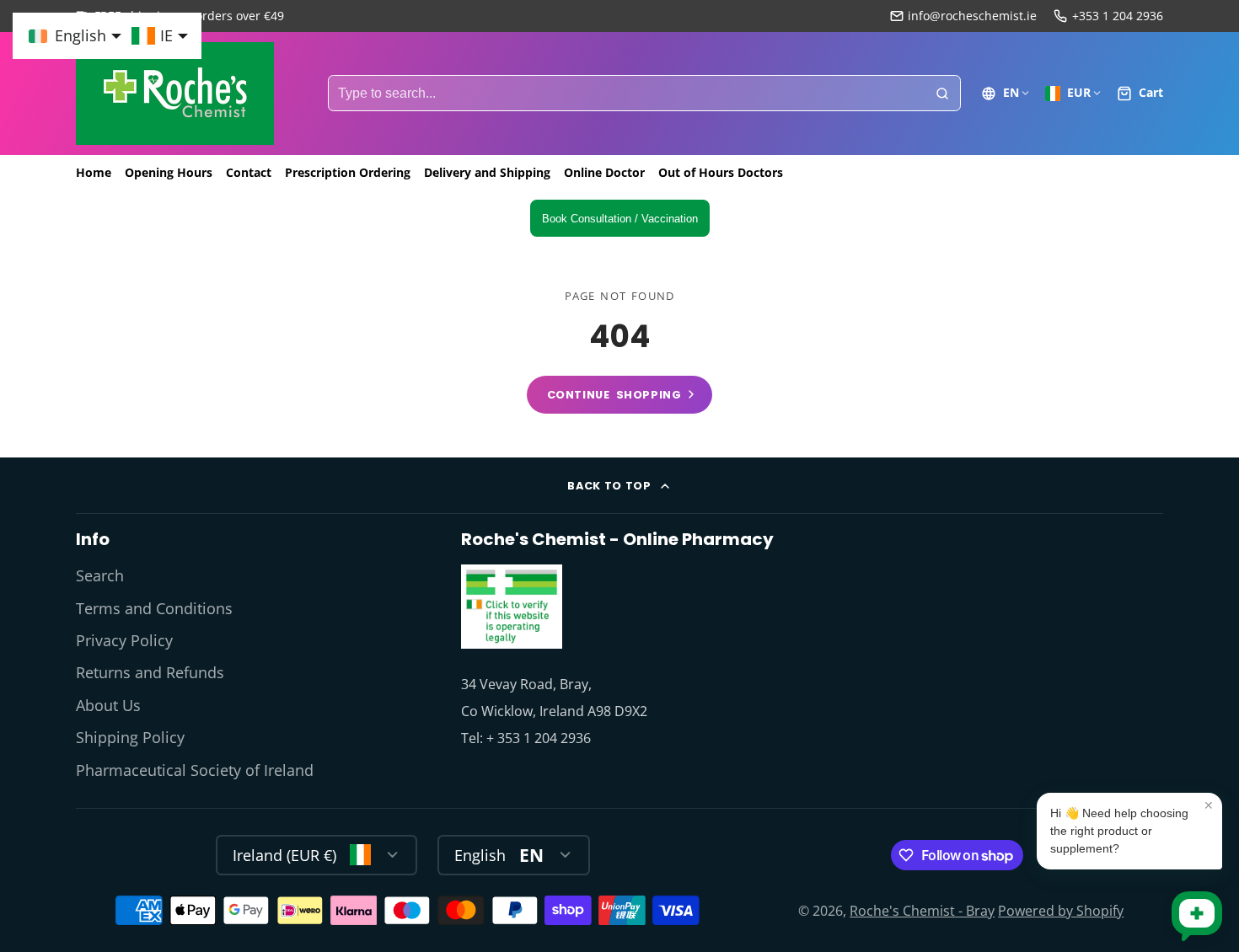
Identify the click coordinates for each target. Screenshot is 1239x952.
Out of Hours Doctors (720, 172)
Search (100, 575)
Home (93, 172)
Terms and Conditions (154, 608)
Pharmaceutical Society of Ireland (195, 770)
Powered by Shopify (1061, 910)
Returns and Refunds (150, 672)
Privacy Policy (124, 640)
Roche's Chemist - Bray (922, 910)
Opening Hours (168, 172)
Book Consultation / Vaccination (620, 218)
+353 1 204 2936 (1117, 16)
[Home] (175, 93)
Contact (248, 172)
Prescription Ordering (347, 172)
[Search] (942, 93)
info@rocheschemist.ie (972, 16)
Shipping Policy (130, 737)
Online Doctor (604, 172)
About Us (108, 705)
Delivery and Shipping (487, 172)
